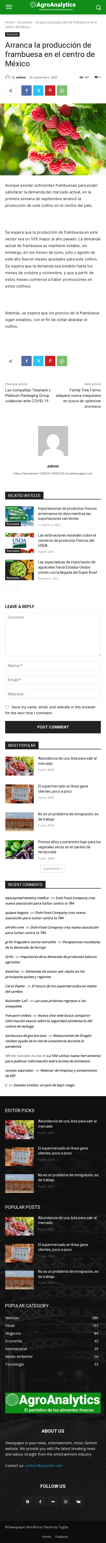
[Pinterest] (50, 90)
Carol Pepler (15, 986)
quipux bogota (16, 912)
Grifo (9, 956)
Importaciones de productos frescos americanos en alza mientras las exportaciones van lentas (67, 513)
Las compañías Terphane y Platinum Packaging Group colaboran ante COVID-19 (28, 395)
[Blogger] (28, 1502)
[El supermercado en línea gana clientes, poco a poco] (19, 794)
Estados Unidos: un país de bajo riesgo (43, 1085)
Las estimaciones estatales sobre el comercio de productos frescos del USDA (67, 540)
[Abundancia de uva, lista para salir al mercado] (19, 766)
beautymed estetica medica (27, 898)
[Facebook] (26, 90)
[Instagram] (66, 1502)
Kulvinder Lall (16, 1000)
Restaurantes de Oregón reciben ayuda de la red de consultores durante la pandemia (48, 1041)
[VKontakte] (78, 1502)
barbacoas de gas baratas (25, 1035)
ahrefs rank (14, 927)
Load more (51, 868)
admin (21, 77)
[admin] (8, 77)
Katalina (12, 971)
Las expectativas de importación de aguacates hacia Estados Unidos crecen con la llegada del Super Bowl (67, 567)
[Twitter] (38, 90)
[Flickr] (53, 1502)
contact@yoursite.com (44, 1465)
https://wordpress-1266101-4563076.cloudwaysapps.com (53, 473)
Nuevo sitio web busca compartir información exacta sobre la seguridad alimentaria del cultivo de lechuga (48, 1021)
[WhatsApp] (62, 90)
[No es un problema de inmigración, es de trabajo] (19, 822)
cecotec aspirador (19, 1070)
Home (9, 22)
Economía (24, 22)
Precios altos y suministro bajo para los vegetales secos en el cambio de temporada (69, 847)
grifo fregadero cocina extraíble (30, 942)
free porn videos (18, 1015)
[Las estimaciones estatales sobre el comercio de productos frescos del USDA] (19, 543)
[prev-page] (8, 588)
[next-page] (16, 588)
